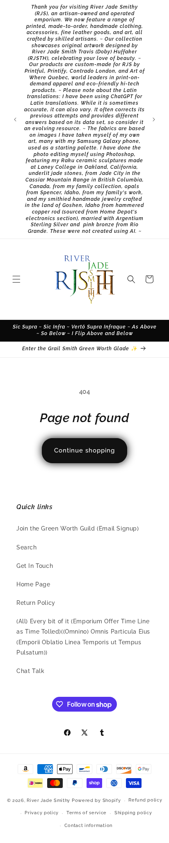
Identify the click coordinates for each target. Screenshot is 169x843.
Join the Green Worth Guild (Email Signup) (77, 528)
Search (26, 547)
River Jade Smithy (48, 800)
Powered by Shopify (96, 800)
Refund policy (145, 800)
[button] (16, 279)
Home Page (33, 584)
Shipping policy (133, 812)
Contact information (88, 825)
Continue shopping (84, 450)
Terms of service (86, 812)
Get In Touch (34, 566)
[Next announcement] (154, 119)
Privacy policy (42, 812)
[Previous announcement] (15, 119)
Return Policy (35, 603)
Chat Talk (30, 671)
